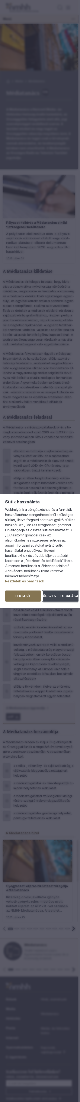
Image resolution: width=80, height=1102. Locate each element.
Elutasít (23, 596)
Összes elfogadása (60, 596)
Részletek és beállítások (24, 581)
